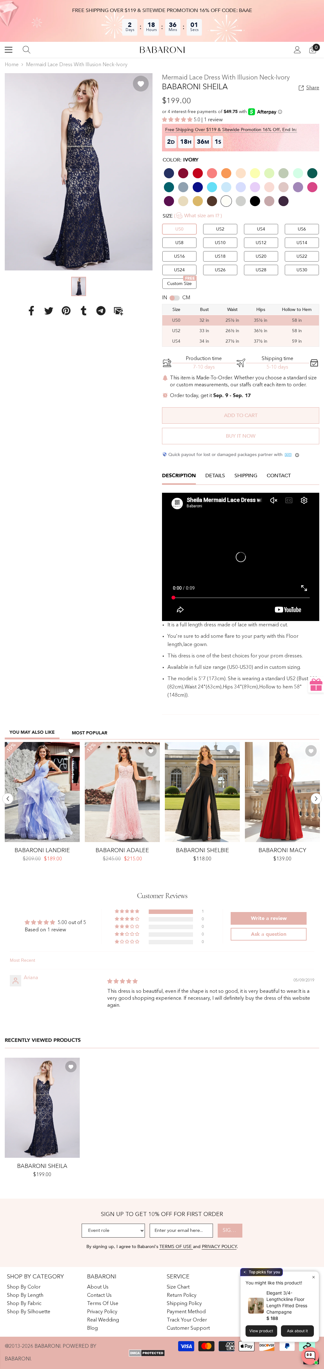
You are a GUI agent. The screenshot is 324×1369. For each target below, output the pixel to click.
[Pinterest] (66, 310)
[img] (122, 981)
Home (12, 64)
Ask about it (297, 1330)
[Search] (26, 50)
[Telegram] (101, 310)
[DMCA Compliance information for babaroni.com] (147, 1353)
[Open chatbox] (310, 1356)
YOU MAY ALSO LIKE (32, 732)
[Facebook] (31, 310)
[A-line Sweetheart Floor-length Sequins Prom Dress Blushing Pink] (122, 792)
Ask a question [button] (268, 934)
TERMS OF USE (176, 1247)
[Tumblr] (83, 310)
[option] (79, 171)
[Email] (118, 310)
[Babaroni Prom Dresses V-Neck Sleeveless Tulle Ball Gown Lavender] (42, 792)
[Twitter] (48, 310)
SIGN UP (232, 1230)
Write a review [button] (269, 918)
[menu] (8, 50)
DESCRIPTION (179, 475)
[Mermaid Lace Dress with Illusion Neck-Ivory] (42, 1108)
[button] (178, 120)
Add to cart (241, 415)
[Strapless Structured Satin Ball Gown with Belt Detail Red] (282, 792)
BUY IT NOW (240, 436)
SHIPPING (245, 475)
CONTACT (279, 475)
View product (261, 1330)
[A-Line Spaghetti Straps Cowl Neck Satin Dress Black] (202, 792)
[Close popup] (313, 1277)
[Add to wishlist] (141, 84)
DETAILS (215, 475)
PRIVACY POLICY (219, 1247)
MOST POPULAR (89, 733)
